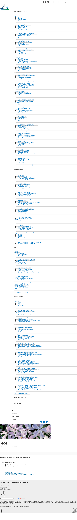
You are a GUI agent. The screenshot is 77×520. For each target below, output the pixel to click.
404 (3, 453)
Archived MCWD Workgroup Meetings (25, 165)
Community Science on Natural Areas (25, 329)
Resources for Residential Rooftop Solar (26, 260)
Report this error (8, 472)
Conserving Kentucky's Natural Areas (25, 314)
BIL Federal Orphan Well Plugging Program (26, 243)
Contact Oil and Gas (22, 237)
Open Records (68, 2)
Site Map (75, 508)
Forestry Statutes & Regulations (25, 218)
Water (16, 140)
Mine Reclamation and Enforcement (25, 224)
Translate (23, 498)
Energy (16, 247)
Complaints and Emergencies (24, 108)
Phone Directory (3, 487)
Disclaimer (75, 511)
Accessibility (74, 512)
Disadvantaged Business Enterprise (25, 101)
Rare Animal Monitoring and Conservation (26, 311)
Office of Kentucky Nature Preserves (22, 300)
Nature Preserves (18, 296)
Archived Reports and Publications (22, 393)
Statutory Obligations (22, 305)
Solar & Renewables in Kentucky (24, 93)
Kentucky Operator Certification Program (26, 75)
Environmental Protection (20, 11)
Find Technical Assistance (20, 279)
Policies (75, 509)
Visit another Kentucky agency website (14, 473)
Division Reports (21, 56)
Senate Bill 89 (21, 118)
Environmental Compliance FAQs (25, 77)
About (51, 2)
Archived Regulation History (24, 35)
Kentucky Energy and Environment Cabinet (31, 1)
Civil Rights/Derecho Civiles (5, 489)
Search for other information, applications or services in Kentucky (20, 474)
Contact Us (2, 488)
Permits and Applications (23, 333)
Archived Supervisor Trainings (24, 195)
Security (75, 510)
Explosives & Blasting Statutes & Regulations (27, 232)
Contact (74, 2)
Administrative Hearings (20, 397)
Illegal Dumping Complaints (23, 139)
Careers (56, 2)
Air (15, 16)
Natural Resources (18, 169)
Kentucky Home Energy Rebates (21, 292)
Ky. (1, 0)
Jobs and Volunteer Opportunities (25, 327)
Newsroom (14, 413)
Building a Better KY (19, 403)
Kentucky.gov (26, 506)
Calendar (61, 2)
